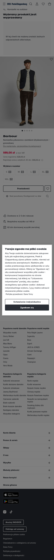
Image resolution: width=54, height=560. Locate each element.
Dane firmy (28, 294)
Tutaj (31, 288)
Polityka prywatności (14, 294)
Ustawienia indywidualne (27, 302)
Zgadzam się (27, 308)
